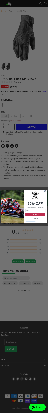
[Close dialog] (45, 191)
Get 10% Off (35, 214)
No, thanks (35, 218)
